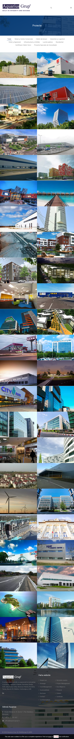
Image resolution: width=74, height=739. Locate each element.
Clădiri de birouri (41, 39)
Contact (42, 696)
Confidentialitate (45, 700)
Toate (9, 39)
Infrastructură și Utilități (32, 42)
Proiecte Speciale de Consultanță (45, 45)
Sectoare (43, 693)
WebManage (23, 732)
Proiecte (59, 690)
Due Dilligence (61, 687)
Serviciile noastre (62, 680)
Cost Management (46, 687)
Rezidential (59, 42)
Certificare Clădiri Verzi (23, 45)
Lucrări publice (48, 42)
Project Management (63, 683)
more (49, 736)
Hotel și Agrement (15, 42)
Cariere (59, 693)
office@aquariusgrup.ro (12, 721)
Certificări (60, 696)
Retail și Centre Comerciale (24, 39)
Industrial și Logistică (57, 39)
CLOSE (56, 736)
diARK (30, 732)
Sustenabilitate (44, 690)
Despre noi (43, 680)
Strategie (43, 683)
